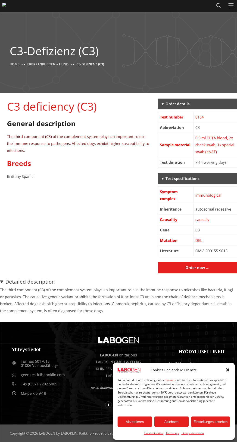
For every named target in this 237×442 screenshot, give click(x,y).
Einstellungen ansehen (210, 422)
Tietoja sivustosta (192, 433)
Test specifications (182, 178)
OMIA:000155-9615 (211, 250)
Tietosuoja (172, 433)
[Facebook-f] (108, 404)
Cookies (170, 380)
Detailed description (30, 281)
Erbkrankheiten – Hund (48, 64)
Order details (177, 103)
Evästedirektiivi (153, 433)
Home (14, 64)
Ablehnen (171, 422)
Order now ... (197, 267)
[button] (227, 370)
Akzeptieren (135, 422)
